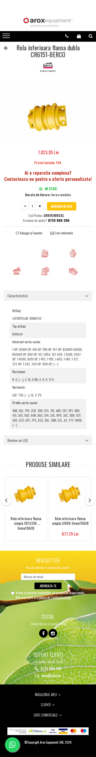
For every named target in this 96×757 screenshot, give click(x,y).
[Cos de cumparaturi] (78, 36)
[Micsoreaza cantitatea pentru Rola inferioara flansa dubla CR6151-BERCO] (25, 206)
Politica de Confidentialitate (54, 597)
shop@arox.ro (50, 675)
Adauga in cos (61, 206)
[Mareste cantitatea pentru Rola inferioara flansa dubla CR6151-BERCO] (39, 206)
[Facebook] (43, 633)
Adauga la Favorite (30, 232)
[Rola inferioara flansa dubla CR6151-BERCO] (48, 112)
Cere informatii (63, 232)
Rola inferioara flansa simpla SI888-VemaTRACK (70, 521)
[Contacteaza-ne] (67, 36)
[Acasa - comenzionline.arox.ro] (48, 22)
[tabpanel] (48, 112)
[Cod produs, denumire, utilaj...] (90, 36)
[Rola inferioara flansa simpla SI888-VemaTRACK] (70, 495)
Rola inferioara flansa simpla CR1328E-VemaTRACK (26, 523)
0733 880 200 (51, 668)
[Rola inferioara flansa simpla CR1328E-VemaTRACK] (26, 495)
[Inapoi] (3, 47)
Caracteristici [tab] (17, 295)
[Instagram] (52, 633)
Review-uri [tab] (17, 440)
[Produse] (6, 37)
